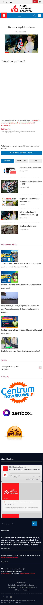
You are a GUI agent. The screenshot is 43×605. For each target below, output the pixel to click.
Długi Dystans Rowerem (9, 600)
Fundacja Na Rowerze (27, 587)
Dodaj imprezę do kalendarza (22, 153)
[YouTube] (35, 1)
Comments (21, 161)
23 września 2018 (24, 187)
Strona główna (21, 582)
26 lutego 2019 (24, 171)
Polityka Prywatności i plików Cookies (21, 585)
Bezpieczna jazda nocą (28, 226)
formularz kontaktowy (27, 573)
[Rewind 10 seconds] (11, 476)
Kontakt (25, 590)
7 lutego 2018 (23, 218)
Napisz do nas (6, 573)
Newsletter (12, 587)
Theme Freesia (30, 600)
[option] (21, 497)
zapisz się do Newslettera (9, 558)
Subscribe (29, 479)
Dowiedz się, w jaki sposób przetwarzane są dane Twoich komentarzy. (20, 122)
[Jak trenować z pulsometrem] (9, 167)
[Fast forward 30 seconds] (19, 476)
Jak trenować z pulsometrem (30, 167)
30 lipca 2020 (23, 204)
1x (15, 476)
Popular (7, 161)
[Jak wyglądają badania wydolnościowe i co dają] (9, 212)
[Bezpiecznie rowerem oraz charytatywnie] (9, 198)
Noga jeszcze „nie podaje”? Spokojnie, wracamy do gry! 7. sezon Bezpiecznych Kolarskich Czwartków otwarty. (20, 308)
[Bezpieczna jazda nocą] (9, 226)
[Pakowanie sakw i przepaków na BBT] (9, 181)
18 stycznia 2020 (24, 229)
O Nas (17, 590)
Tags (35, 161)
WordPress (4, 603)
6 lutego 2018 (21, 32)
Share (38, 479)
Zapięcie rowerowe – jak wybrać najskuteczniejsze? (20, 351)
